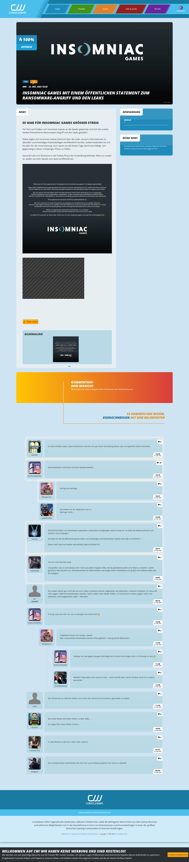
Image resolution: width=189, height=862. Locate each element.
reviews (81, 8)
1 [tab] (69, 366)
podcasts (100, 812)
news (57, 8)
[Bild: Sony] (67, 252)
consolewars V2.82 (121, 834)
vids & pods (131, 8)
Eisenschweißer (116, 417)
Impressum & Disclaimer (79, 834)
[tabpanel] (67, 349)
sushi (105, 8)
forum (158, 8)
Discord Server (93, 834)
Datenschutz (66, 834)
